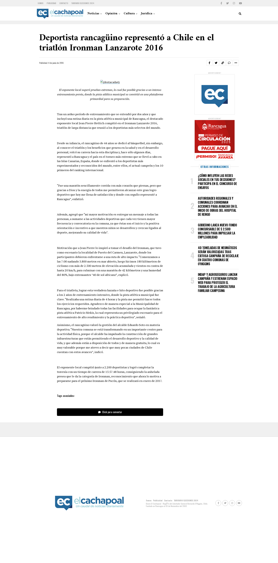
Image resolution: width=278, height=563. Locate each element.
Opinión (111, 13)
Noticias (93, 13)
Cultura (129, 13)
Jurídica (146, 13)
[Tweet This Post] (216, 63)
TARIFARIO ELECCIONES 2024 (82, 3)
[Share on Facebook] (209, 63)
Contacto (63, 3)
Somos (40, 3)
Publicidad (51, 3)
